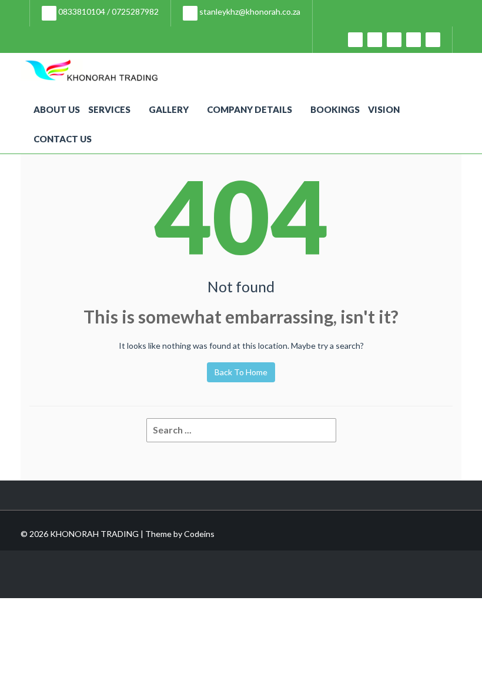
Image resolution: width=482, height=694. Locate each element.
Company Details (249, 109)
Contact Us (63, 139)
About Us (57, 109)
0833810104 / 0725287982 (107, 11)
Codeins (199, 534)
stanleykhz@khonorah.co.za (249, 11)
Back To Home (241, 372)
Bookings (335, 109)
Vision (384, 109)
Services (109, 109)
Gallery (169, 109)
